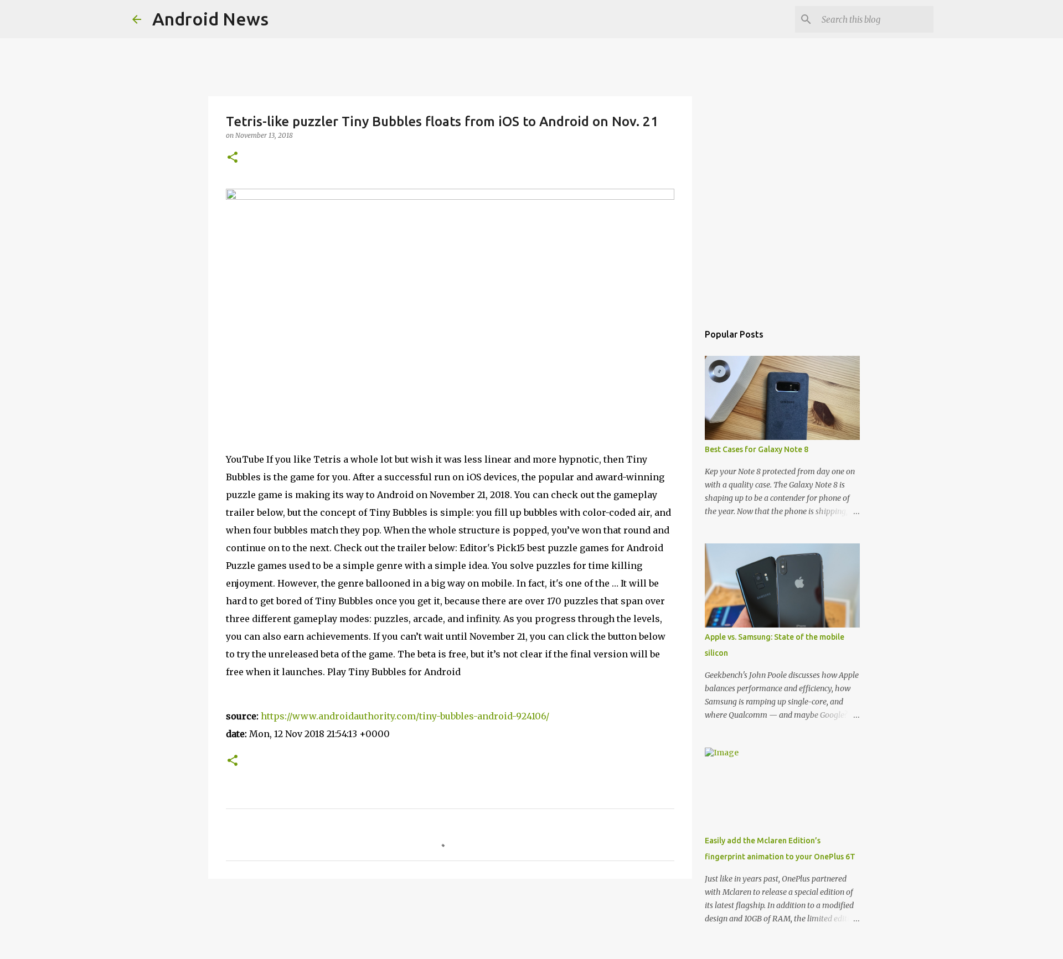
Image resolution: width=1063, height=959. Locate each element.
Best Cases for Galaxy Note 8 (756, 449)
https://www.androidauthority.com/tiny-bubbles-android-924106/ (405, 716)
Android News (210, 19)
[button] (232, 158)
